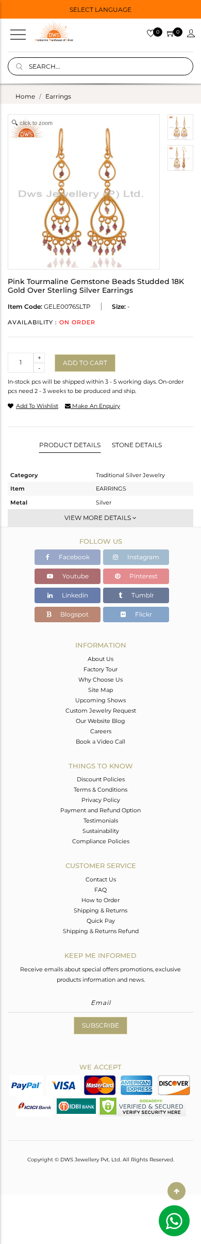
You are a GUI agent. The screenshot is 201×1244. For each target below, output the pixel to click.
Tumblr (142, 595)
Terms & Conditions (100, 789)
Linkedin (74, 595)
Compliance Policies (100, 841)
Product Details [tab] (69, 445)
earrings (58, 96)
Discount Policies (101, 779)
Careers (100, 731)
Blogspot (74, 614)
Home (25, 96)
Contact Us (101, 879)
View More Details (98, 518)
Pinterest (143, 576)
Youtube (75, 576)
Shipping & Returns (100, 910)
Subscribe (100, 1025)
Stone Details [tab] (137, 445)
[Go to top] (176, 1191)
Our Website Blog (100, 721)
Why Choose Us (100, 679)
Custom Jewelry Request (100, 710)
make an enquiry (95, 406)
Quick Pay (101, 920)
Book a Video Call (100, 741)
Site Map (100, 690)
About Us (100, 659)
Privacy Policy (100, 800)
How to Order (100, 900)
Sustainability (100, 830)
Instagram (142, 557)
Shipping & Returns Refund (101, 931)
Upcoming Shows (100, 700)
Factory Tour (100, 669)
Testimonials (100, 820)
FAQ (100, 889)
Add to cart (85, 363)
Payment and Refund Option (100, 810)
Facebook (73, 557)
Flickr (142, 614)
